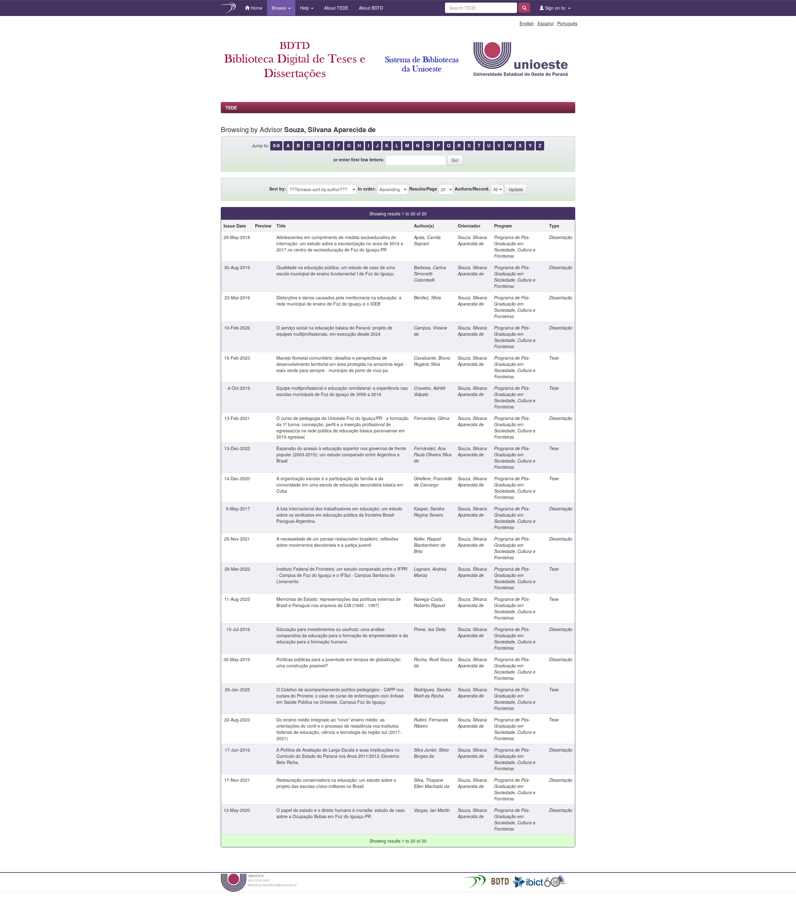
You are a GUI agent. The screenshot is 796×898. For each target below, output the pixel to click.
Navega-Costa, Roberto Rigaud (429, 602)
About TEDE (335, 8)
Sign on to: (555, 8)
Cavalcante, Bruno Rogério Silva (432, 361)
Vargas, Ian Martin (432, 810)
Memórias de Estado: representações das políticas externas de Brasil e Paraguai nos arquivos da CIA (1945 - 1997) (338, 602)
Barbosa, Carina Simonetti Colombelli (430, 273)
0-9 (276, 145)
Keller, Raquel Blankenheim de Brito (430, 545)
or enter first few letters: (358, 159)
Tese (554, 358)
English (527, 23)
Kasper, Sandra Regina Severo (429, 511)
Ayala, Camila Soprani (427, 240)
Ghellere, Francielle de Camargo (433, 481)
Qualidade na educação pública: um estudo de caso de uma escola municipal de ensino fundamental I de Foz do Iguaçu (335, 270)
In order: (367, 189)
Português (567, 23)
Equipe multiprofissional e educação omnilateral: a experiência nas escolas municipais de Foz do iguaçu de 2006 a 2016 (342, 391)
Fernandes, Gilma (431, 418)
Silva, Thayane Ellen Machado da (431, 783)
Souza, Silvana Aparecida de (472, 240)
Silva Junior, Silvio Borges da (431, 753)
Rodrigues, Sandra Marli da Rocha (432, 692)
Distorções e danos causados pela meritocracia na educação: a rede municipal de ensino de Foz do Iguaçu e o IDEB (338, 300)
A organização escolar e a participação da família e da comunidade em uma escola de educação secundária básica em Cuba (339, 484)
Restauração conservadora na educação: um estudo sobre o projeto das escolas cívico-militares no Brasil (336, 783)
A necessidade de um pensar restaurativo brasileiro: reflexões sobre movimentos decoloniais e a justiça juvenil (337, 542)
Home (255, 8)
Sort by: (277, 189)
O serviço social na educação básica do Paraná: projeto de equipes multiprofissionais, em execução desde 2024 (334, 331)
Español (545, 23)
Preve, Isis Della (430, 629)
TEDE (231, 107)
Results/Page (423, 189)
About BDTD (370, 8)
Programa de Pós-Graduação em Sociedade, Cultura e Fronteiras (514, 246)
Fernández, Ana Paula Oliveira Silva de (432, 454)
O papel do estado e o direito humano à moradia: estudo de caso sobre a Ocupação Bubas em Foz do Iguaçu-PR (340, 813)
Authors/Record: (472, 189)
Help (305, 8)
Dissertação (560, 237)
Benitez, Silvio (427, 297)
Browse (280, 8)
